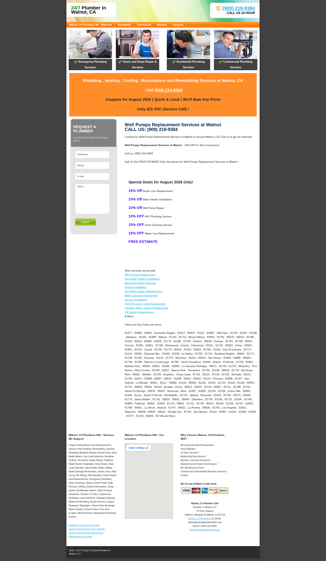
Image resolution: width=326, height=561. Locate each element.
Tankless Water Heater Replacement (146, 307)
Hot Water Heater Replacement (143, 291)
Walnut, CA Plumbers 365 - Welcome (90, 24)
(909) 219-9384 (239, 8)
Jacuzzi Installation (136, 299)
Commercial (144, 24)
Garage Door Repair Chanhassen (86, 533)
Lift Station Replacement (139, 312)
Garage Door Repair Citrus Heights (87, 529)
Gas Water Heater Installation (142, 278)
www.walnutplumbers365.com (204, 530)
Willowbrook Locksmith (80, 536)
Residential (124, 24)
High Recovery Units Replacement (145, 303)
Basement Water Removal (140, 283)
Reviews (162, 24)
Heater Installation (135, 287)
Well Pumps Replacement (140, 274)
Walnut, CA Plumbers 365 (201, 518)
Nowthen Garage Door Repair (84, 525)
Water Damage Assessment (141, 295)
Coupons (178, 24)
